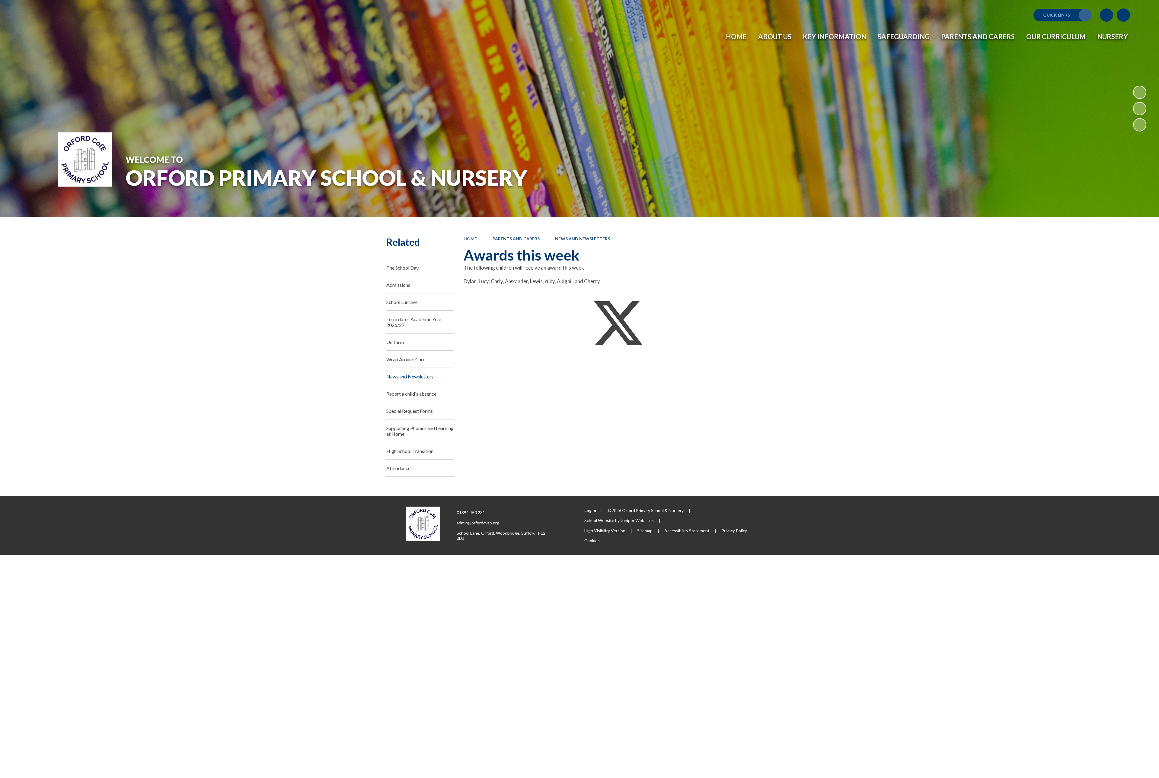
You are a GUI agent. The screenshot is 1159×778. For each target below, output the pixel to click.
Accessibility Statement (687, 530)
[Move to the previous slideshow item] (1139, 108)
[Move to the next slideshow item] (1139, 124)
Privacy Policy (734, 530)
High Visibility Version (604, 530)
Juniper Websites (637, 520)
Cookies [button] (592, 540)
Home (470, 238)
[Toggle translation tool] (1106, 15)
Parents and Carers (516, 238)
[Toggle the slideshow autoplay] (1139, 92)
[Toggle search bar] (1123, 15)
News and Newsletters (582, 238)
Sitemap (645, 530)
